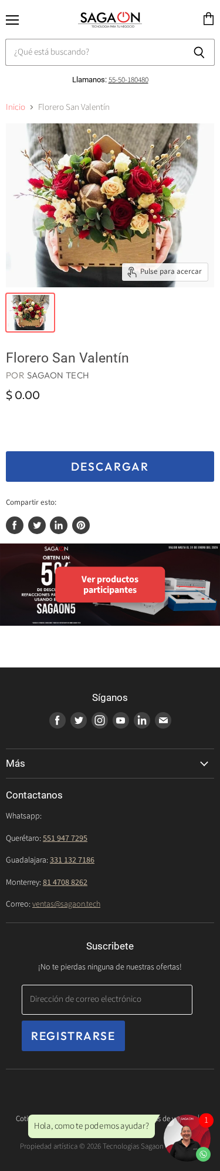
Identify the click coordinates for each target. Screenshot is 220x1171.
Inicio (15, 107)
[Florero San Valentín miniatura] (30, 312)
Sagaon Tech (58, 375)
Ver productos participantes (110, 584)
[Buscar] (199, 52)
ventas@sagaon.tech (66, 904)
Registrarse (73, 1036)
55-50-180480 (128, 80)
